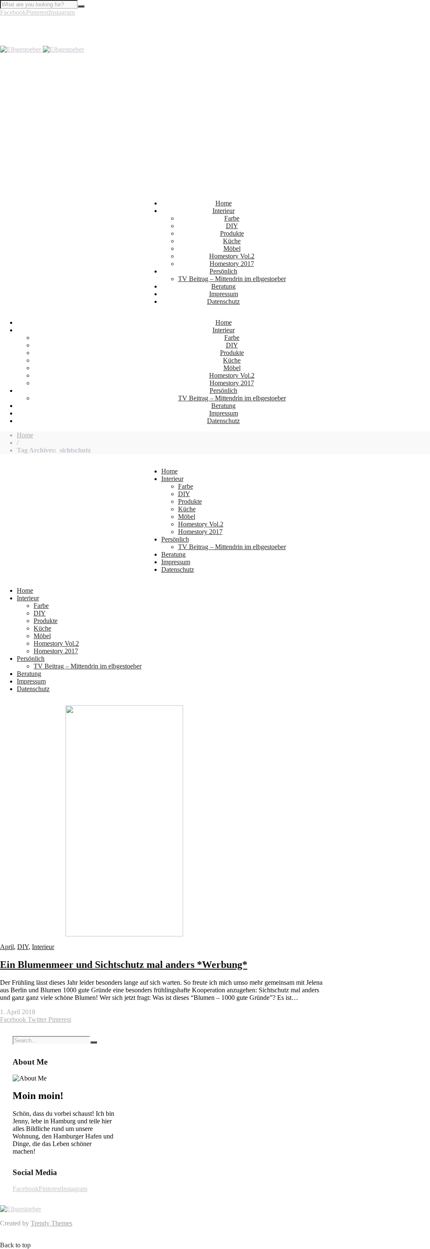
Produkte (232, 233)
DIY (232, 225)
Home (223, 203)
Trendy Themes (51, 1223)
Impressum (223, 293)
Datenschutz (223, 301)
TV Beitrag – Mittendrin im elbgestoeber (232, 278)
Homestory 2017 (232, 263)
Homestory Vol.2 (231, 256)
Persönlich (223, 271)
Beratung (223, 286)
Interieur (223, 210)
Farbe (231, 218)
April (7, 946)
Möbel (232, 248)
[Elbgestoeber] (42, 49)
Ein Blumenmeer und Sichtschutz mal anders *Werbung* (123, 964)
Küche (232, 241)
